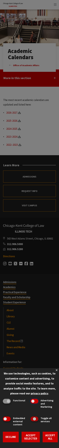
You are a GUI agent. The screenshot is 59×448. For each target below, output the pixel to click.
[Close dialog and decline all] (56, 370)
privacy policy (39, 393)
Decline (11, 437)
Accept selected (30, 436)
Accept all (50, 436)
